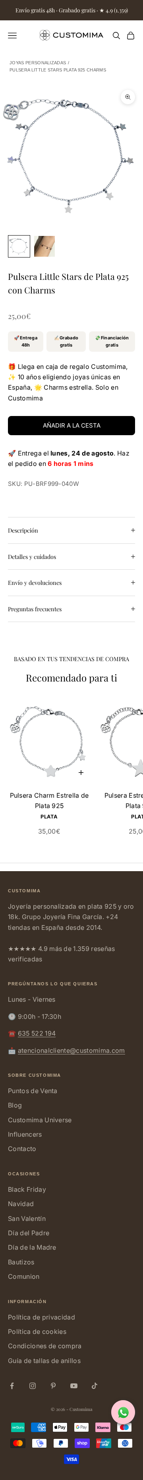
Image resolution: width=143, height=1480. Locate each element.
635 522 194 (37, 1033)
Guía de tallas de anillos (44, 1361)
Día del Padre (28, 1233)
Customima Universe (40, 1120)
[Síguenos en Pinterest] (53, 1386)
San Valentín (27, 1218)
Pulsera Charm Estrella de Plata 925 (49, 800)
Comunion (24, 1276)
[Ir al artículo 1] (19, 246)
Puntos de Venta (33, 1091)
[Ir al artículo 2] (44, 246)
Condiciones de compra (45, 1346)
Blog (15, 1105)
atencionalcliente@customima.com (71, 1050)
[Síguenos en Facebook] (12, 1386)
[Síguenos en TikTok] (95, 1386)
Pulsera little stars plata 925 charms (58, 69)
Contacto (22, 1149)
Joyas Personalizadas (38, 62)
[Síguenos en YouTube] (74, 1386)
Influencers (25, 1134)
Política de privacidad (41, 1317)
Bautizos (21, 1262)
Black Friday (27, 1189)
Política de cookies (37, 1331)
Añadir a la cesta (71, 425)
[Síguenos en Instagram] (33, 1386)
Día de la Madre (32, 1247)
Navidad (21, 1204)
